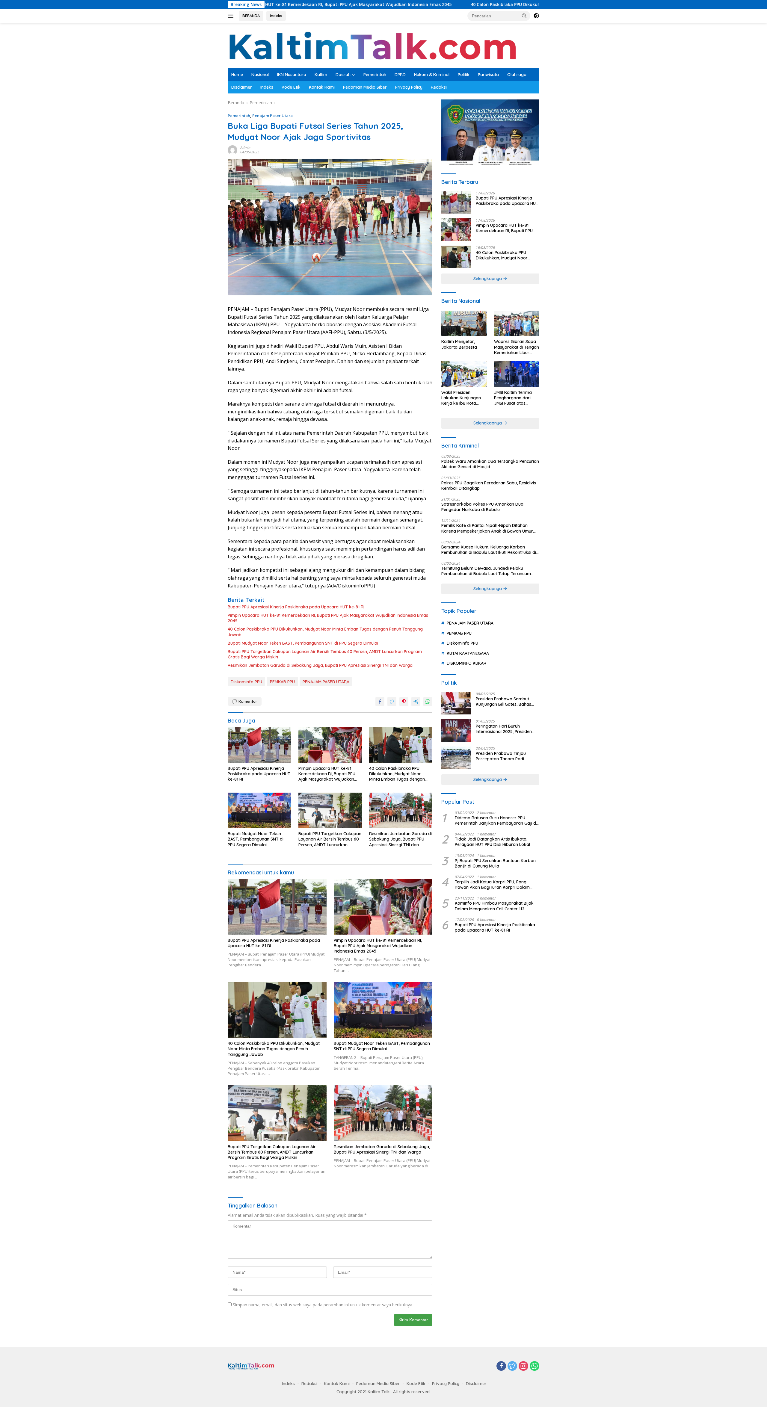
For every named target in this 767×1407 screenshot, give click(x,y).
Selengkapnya (488, 278)
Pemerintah (374, 74)
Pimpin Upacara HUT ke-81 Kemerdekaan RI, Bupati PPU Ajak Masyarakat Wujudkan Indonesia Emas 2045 (328, 618)
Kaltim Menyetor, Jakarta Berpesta (459, 344)
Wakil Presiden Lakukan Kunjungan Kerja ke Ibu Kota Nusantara (461, 398)
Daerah (343, 74)
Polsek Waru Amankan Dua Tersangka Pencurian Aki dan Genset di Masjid (490, 464)
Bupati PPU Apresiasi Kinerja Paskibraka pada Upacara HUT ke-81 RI (296, 607)
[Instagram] (523, 1366)
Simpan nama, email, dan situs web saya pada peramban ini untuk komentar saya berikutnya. (323, 1305)
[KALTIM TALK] (374, 45)
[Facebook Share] (379, 701)
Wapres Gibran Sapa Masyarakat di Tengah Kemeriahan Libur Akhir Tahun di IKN (516, 347)
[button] (524, 15)
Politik (463, 74)
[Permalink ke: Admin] (232, 149)
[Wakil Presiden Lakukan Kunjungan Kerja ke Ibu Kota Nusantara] (464, 374)
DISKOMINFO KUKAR (466, 663)
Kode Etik (291, 87)
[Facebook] (501, 1366)
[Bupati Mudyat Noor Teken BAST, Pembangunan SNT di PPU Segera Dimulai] (259, 810)
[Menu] (232, 16)
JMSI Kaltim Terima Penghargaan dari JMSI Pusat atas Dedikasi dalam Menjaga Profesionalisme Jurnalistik (513, 398)
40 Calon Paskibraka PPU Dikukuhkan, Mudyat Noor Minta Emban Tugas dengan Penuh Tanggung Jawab (497, 4)
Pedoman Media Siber (365, 87)
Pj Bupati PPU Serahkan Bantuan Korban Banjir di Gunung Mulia (495, 863)
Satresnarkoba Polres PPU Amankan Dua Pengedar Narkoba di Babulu (482, 506)
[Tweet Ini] (391, 701)
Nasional (260, 74)
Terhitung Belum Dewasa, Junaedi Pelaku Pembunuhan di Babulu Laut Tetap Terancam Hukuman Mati (486, 571)
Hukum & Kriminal (431, 74)
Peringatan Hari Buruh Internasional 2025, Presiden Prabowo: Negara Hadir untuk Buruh (506, 728)
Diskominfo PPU (246, 681)
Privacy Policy (408, 87)
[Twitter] (512, 1366)
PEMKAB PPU (282, 681)
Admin (245, 147)
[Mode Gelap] (536, 16)
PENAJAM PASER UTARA (326, 681)
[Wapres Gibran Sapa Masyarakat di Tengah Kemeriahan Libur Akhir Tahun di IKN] (516, 323)
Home (237, 74)
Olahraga (516, 74)
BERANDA (251, 15)
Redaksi (439, 87)
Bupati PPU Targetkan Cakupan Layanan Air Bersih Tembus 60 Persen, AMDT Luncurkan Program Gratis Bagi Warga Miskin (325, 654)
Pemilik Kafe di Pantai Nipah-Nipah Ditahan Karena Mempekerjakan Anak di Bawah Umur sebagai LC (487, 528)
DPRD (400, 74)
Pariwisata (488, 74)
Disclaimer (241, 87)
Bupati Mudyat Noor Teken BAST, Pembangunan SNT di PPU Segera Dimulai (303, 643)
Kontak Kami (322, 87)
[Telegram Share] (415, 701)
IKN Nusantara (291, 74)
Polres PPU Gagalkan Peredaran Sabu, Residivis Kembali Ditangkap (488, 485)
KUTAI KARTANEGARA (468, 653)
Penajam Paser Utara (272, 115)
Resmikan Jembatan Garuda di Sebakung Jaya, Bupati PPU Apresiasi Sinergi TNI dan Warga (320, 665)
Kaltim (321, 74)
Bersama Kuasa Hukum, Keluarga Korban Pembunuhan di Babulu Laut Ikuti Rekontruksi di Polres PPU (488, 549)
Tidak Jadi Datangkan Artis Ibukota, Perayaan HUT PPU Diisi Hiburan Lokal (492, 841)
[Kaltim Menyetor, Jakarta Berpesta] (464, 323)
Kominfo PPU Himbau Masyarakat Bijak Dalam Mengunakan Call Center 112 (494, 905)
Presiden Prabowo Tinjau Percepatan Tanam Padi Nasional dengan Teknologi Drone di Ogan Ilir (503, 756)
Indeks (276, 15)
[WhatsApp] (534, 1366)
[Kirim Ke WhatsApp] (427, 701)
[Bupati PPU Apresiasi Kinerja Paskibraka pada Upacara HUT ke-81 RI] (259, 745)
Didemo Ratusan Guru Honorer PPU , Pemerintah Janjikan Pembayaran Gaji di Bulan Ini (496, 820)
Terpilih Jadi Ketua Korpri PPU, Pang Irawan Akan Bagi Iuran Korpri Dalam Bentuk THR (492, 884)
